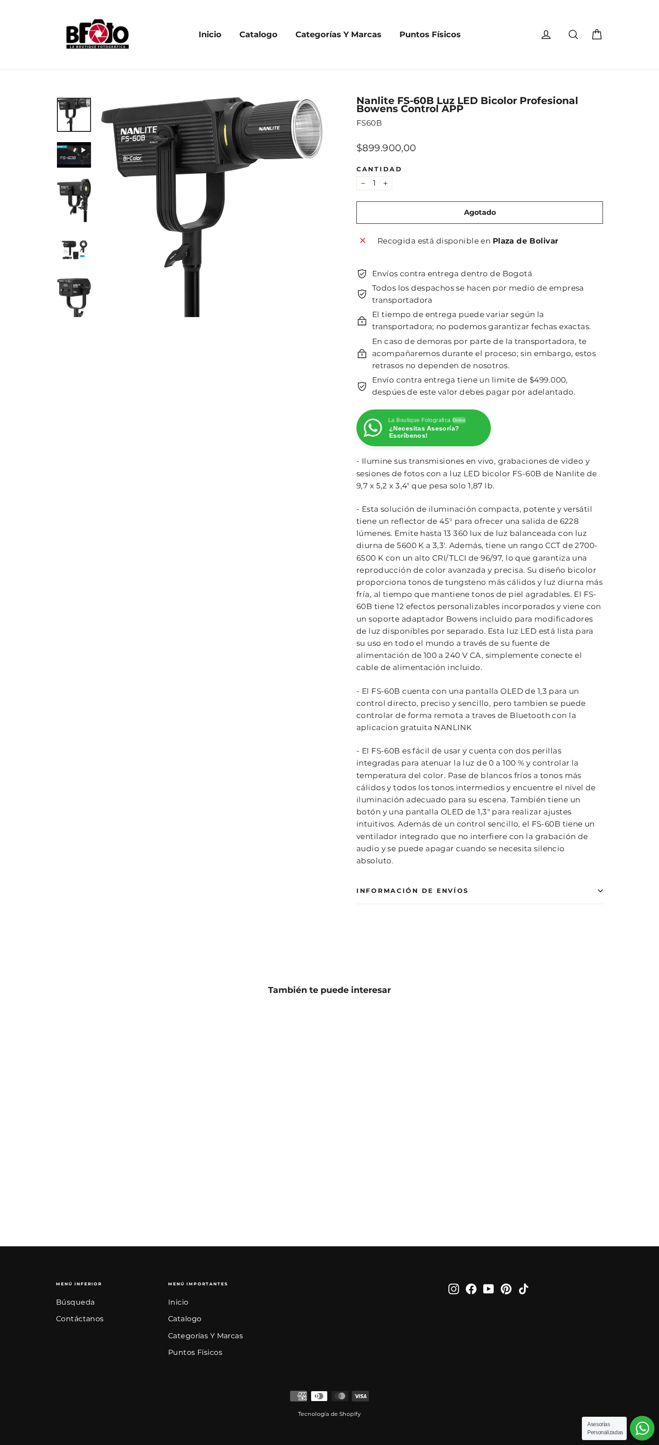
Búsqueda (75, 1302)
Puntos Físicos (430, 34)
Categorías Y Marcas (338, 34)
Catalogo (258, 34)
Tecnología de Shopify (329, 1413)
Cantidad (379, 169)
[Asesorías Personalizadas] (642, 1428)
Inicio (210, 34)
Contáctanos (80, 1318)
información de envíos (412, 890)
